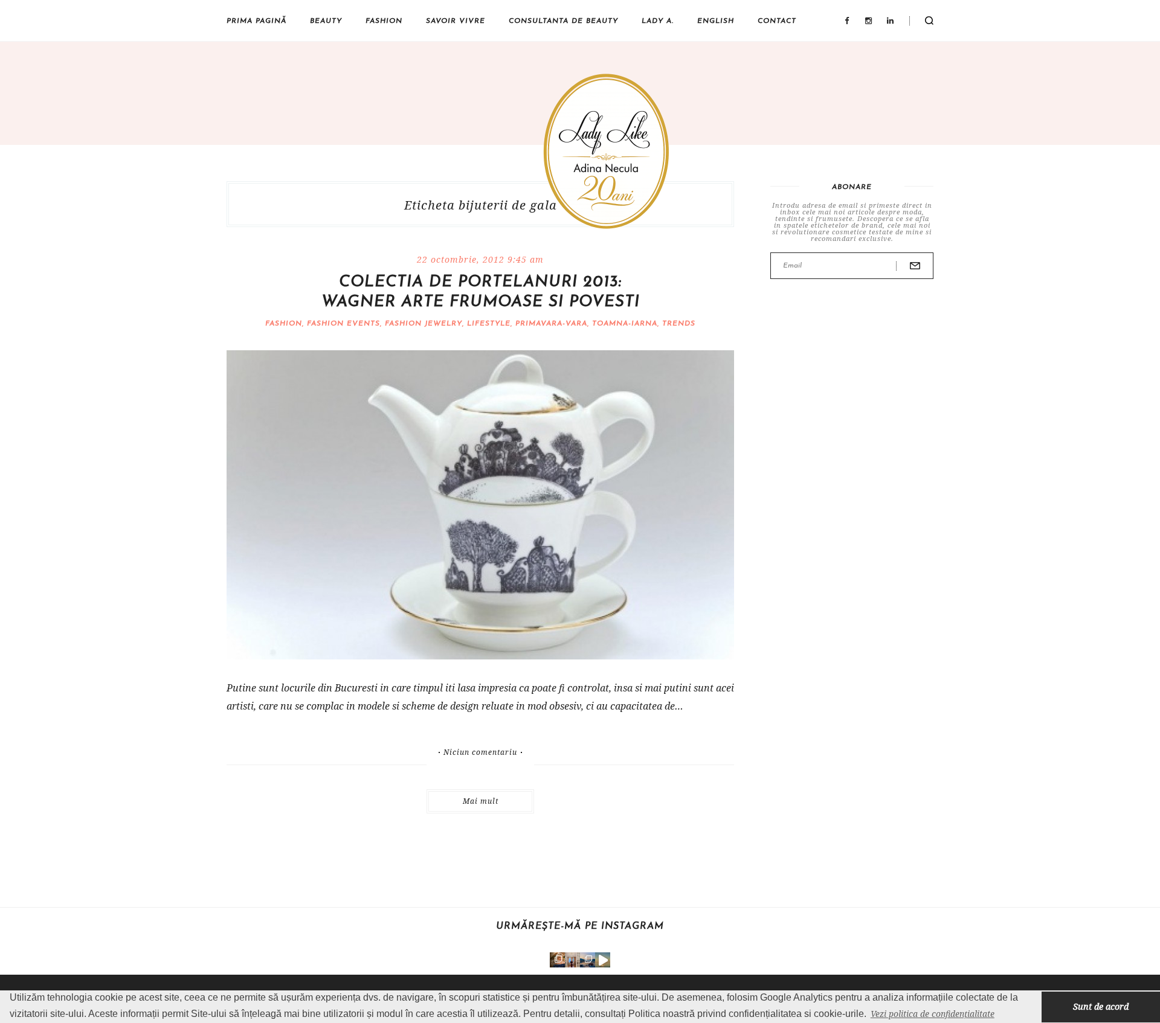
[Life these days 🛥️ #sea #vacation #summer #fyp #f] (587, 959)
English (715, 21)
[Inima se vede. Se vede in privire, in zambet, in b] (572, 959)
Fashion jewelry (423, 323)
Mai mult (480, 801)
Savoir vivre (455, 21)
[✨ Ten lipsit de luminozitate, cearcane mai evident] (557, 959)
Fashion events (343, 323)
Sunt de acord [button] (1101, 1006)
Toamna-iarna (624, 323)
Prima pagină (256, 21)
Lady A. (658, 21)
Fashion (384, 21)
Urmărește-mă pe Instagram (580, 926)
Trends (678, 323)
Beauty (326, 21)
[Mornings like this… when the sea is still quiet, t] (602, 959)
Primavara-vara (551, 323)
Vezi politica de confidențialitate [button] (932, 1013)
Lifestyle (489, 323)
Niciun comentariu (480, 752)
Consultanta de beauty (563, 21)
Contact (777, 21)
